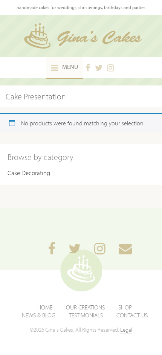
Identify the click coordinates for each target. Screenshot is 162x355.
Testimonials (86, 315)
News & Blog (38, 315)
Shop (125, 307)
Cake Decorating (29, 173)
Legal (126, 329)
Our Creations (85, 307)
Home (44, 307)
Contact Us (132, 315)
